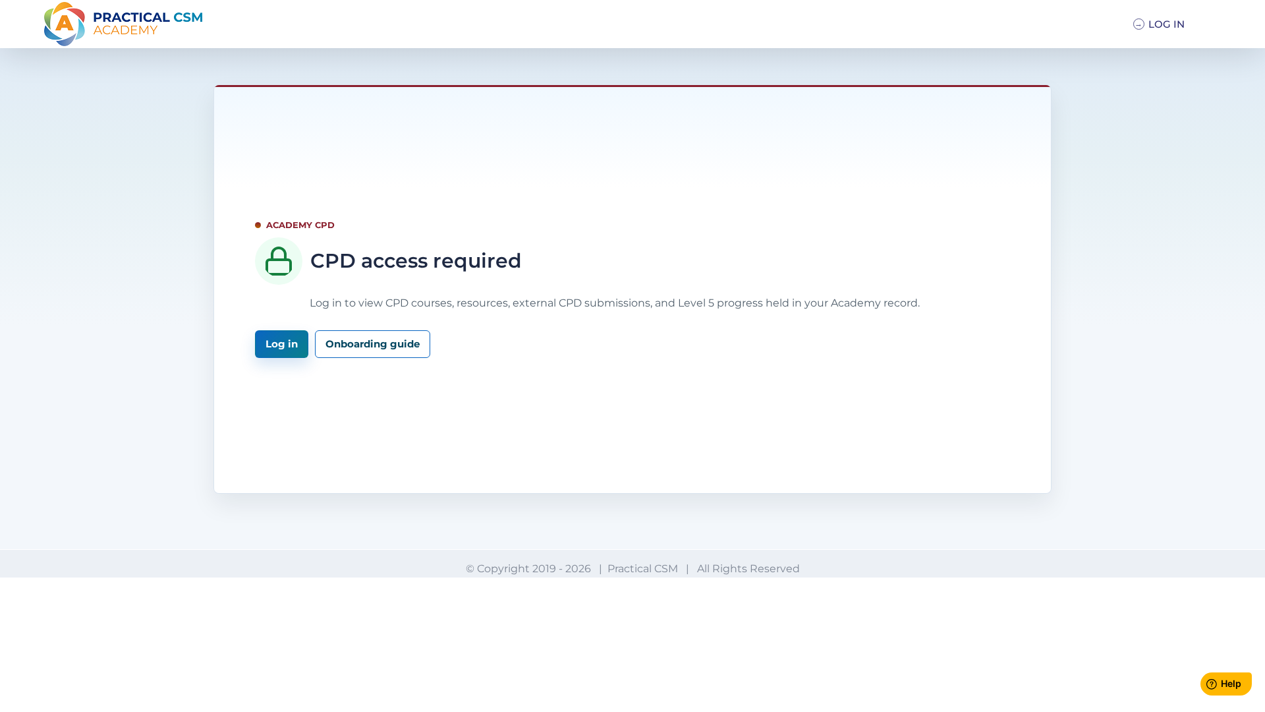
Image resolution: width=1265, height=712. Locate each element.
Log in (282, 344)
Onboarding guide (372, 344)
